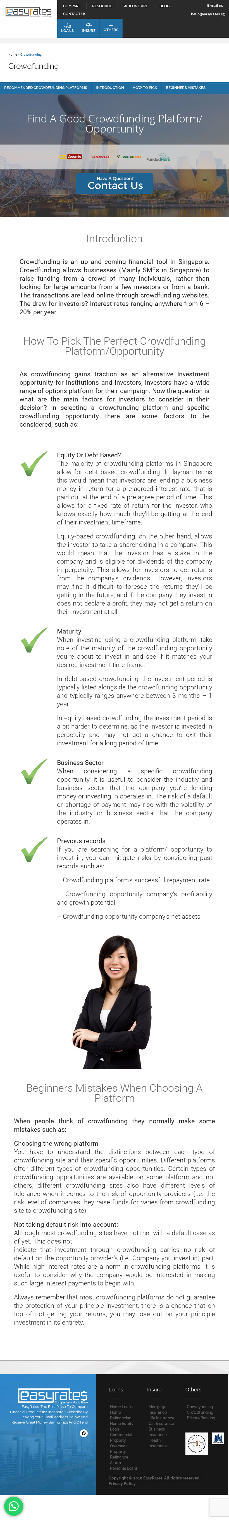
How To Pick (145, 88)
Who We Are (135, 6)
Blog (164, 6)
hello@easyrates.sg (208, 13)
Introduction (110, 88)
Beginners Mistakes (186, 88)
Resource (102, 6)
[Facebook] (84, 1433)
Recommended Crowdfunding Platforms (45, 88)
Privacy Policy (122, 1483)
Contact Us (74, 14)
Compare (72, 6)
